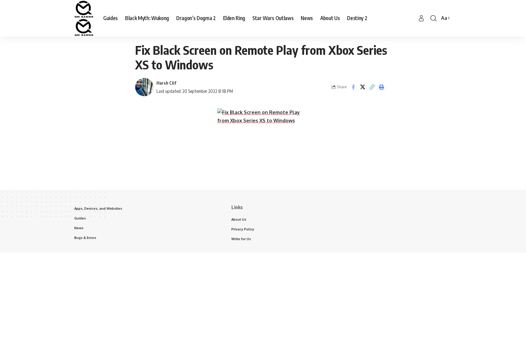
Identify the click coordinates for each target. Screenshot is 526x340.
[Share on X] (362, 87)
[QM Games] (83, 18)
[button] (421, 18)
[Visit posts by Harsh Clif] (144, 87)
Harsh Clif (166, 83)
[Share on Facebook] (353, 87)
